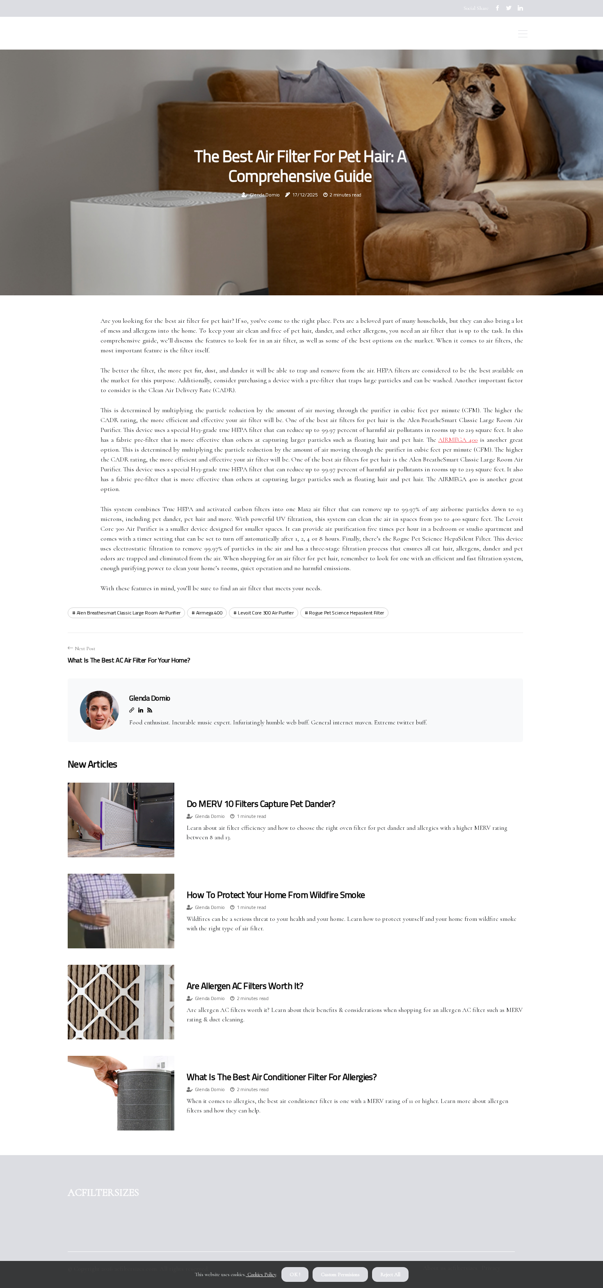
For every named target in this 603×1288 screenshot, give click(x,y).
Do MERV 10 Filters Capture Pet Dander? (261, 803)
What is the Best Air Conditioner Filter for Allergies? (282, 1076)
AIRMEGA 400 (457, 440)
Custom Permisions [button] (340, 1274)
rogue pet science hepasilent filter (346, 612)
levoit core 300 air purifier (266, 612)
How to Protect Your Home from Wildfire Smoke (276, 894)
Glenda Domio (265, 194)
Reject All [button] (390, 1274)
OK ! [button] (295, 1274)
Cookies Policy (261, 1274)
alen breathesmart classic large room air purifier (128, 612)
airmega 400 (209, 612)
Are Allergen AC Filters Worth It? (245, 985)
